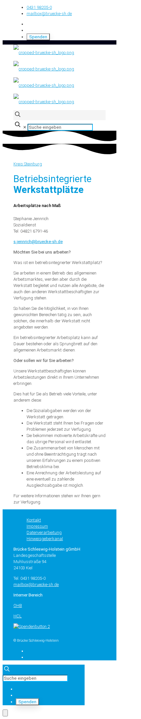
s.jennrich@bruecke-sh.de (38, 241)
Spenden (38, 36)
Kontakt (34, 520)
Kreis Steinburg (27, 163)
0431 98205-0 (39, 7)
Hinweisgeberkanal (45, 538)
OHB (17, 605)
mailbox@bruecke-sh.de (49, 13)
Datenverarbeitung (44, 532)
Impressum (37, 526)
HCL (17, 616)
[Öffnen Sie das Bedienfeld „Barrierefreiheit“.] (5, 713)
